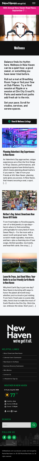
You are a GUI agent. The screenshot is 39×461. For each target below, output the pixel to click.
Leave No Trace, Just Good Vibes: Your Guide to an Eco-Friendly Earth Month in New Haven (19, 279)
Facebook (4, 437)
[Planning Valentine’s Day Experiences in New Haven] (19, 138)
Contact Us (7, 374)
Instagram (9, 437)
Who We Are (8, 370)
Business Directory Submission (14, 366)
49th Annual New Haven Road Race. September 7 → (19, 9)
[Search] (34, 425)
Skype (14, 437)
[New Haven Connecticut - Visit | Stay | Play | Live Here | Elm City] (14, 3)
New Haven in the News (11, 362)
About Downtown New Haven (13, 353)
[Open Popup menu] (33, 3)
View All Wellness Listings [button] (21, 121)
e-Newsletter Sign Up (11, 379)
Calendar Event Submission (12, 357)
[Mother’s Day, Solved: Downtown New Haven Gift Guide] (19, 200)
